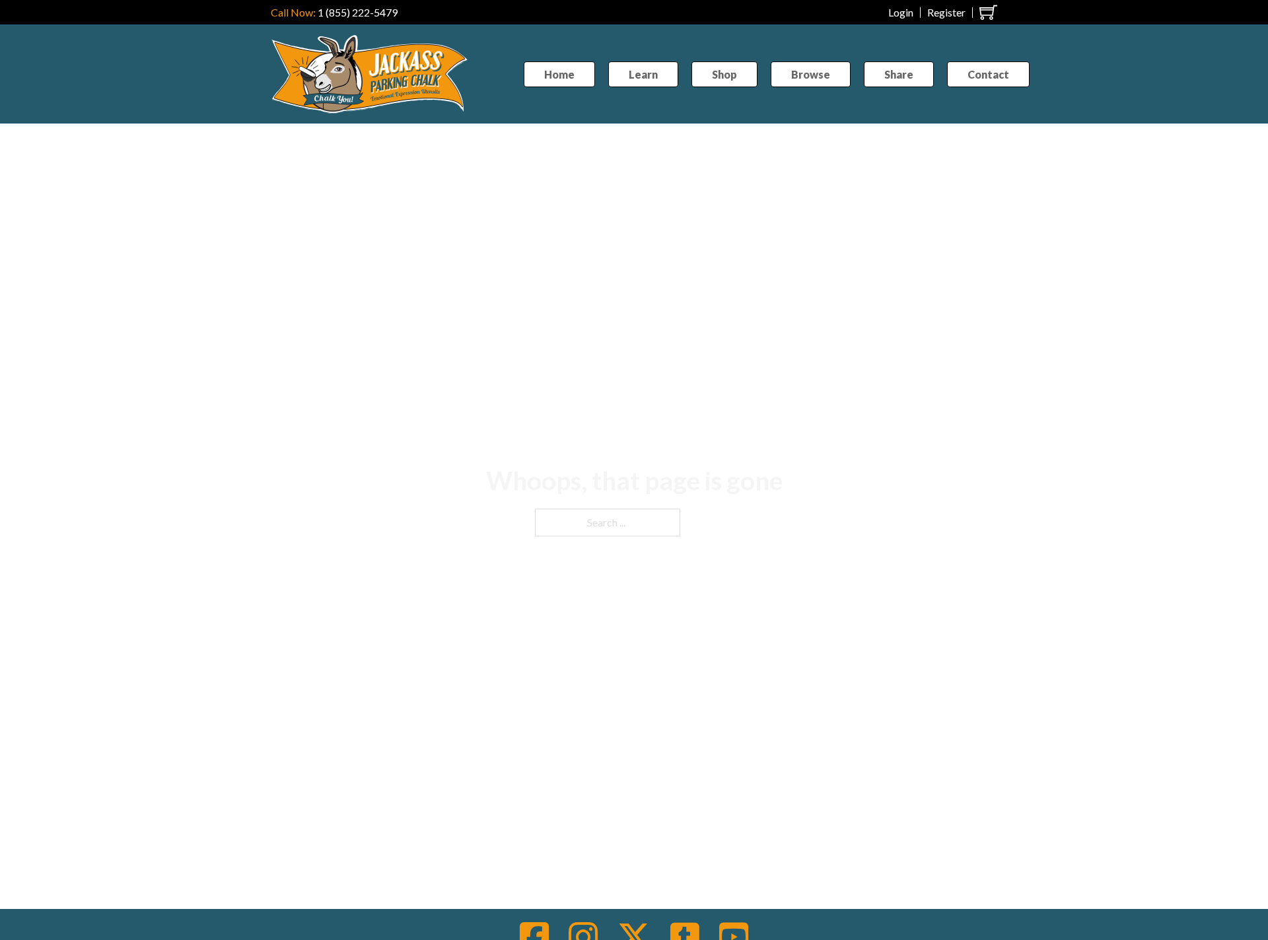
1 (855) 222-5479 (358, 12)
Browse (810, 74)
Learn (643, 74)
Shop (724, 74)
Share (898, 74)
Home (559, 74)
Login (900, 12)
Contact (988, 74)
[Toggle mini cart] (988, 12)
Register (946, 12)
